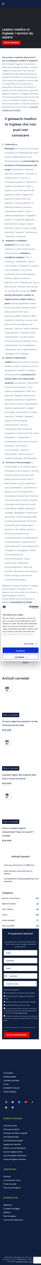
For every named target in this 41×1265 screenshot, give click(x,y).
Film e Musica (20, 909)
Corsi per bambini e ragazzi (15, 1133)
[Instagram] (12, 1102)
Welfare (6, 1212)
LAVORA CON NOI (11, 1081)
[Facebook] (6, 1102)
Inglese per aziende (12, 1144)
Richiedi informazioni (17, 1035)
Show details (29, 644)
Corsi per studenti (11, 1129)
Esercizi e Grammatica (20, 898)
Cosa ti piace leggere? (11, 990)
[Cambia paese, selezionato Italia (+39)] (6, 976)
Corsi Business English (13, 1141)
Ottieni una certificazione (14, 1148)
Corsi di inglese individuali (14, 1156)
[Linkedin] (19, 1102)
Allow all (20, 651)
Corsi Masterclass (11, 1137)
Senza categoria (20, 920)
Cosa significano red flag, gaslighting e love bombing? (21, 880)
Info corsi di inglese (11, 1188)
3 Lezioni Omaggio (11, 1209)
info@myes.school (22, 1261)
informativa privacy (21, 1013)
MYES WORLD (9, 1092)
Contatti (7, 1176)
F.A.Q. (6, 1084)
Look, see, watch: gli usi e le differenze (19, 865)
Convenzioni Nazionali (13, 1220)
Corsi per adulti (10, 1126)
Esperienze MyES (20, 904)
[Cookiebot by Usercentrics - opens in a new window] (29, 607)
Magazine (7, 1205)
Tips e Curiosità (11, 43)
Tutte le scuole (9, 1184)
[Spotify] (6, 1107)
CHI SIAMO (8, 1073)
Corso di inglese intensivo (14, 1159)
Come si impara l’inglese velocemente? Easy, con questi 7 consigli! (18, 832)
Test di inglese (9, 1216)
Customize (19, 657)
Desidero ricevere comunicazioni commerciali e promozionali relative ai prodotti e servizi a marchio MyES (20, 1018)
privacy (31, 1261)
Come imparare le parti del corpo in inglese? (18, 872)
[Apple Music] (12, 1107)
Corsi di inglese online (13, 1152)
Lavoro (20, 915)
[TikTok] (32, 1102)
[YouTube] (26, 1102)
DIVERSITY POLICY (11, 1088)
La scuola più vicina (12, 1180)
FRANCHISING (9, 1077)
